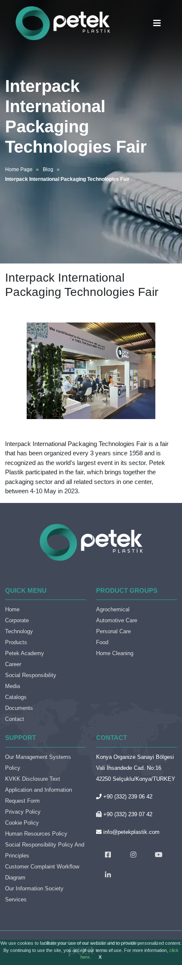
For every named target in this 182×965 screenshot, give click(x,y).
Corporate (17, 620)
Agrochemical (113, 609)
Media (12, 686)
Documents (19, 708)
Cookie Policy (22, 823)
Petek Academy (24, 653)
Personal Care (113, 631)
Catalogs (16, 697)
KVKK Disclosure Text (32, 779)
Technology (19, 631)
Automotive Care (116, 620)
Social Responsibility (30, 675)
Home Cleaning (114, 653)
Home (12, 609)
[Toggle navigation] (157, 23)
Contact (14, 719)
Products (16, 642)
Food (102, 642)
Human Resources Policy (36, 834)
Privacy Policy (23, 812)
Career (13, 664)
